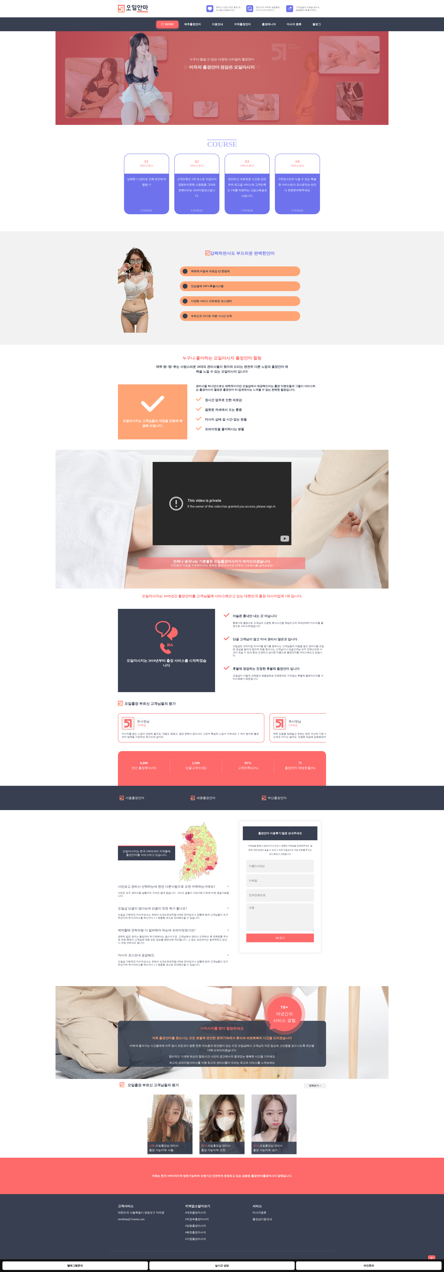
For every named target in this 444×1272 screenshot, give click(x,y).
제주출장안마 (192, 24)
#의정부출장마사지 (197, 1219)
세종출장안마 (206, 798)
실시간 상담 (222, 1265)
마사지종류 (259, 1212)
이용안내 (217, 24)
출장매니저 (269, 24)
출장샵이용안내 (262, 1219)
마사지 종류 (294, 24)
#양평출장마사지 (195, 1225)
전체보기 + (315, 1085)
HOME (169, 24)
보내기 (280, 938)
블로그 (317, 24)
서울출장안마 (135, 798)
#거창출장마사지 (195, 1238)
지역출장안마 (242, 24)
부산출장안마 (277, 798)
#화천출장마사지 (195, 1232)
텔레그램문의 (75, 1265)
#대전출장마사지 (195, 1212)
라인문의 (369, 1265)
